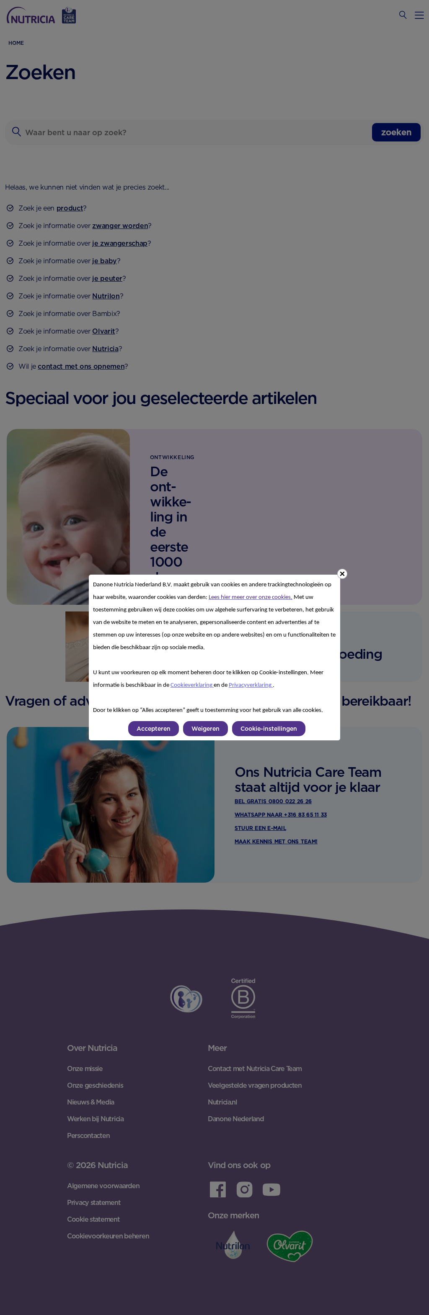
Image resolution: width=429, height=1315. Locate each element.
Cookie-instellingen (268, 728)
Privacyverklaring (251, 685)
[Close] (342, 574)
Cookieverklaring (192, 685)
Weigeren (205, 728)
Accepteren (154, 728)
